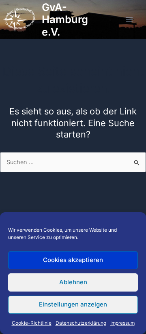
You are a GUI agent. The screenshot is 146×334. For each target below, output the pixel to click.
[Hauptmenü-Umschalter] (129, 19)
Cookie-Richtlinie (32, 323)
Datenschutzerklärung (81, 323)
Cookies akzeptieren (73, 260)
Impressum (122, 323)
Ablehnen (73, 282)
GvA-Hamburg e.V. (65, 19)
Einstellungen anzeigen (73, 304)
